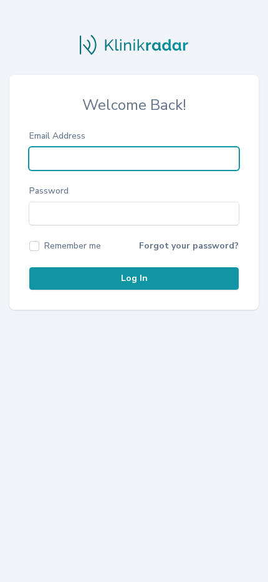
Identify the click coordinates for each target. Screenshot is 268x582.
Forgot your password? (189, 246)
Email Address (57, 136)
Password (49, 191)
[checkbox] (65, 246)
